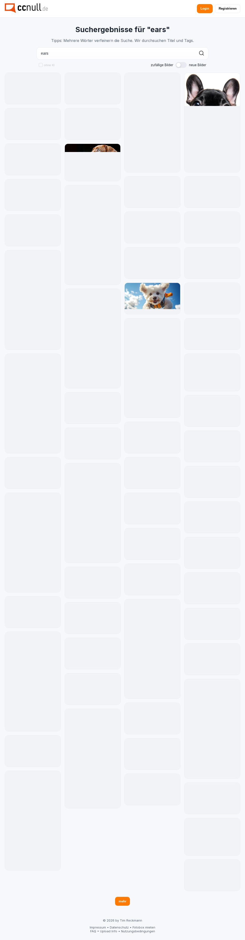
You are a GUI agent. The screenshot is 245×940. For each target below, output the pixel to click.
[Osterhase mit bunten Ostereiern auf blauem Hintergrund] (92, 443)
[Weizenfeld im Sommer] (212, 410)
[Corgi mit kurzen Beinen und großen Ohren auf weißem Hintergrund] (212, 623)
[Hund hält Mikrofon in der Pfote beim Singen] (33, 820)
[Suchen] (201, 53)
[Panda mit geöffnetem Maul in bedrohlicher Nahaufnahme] (152, 122)
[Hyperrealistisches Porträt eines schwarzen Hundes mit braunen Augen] (92, 408)
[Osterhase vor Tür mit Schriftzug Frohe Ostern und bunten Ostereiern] (92, 758)
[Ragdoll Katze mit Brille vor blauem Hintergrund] (212, 446)
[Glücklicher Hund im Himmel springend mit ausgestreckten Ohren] (152, 298)
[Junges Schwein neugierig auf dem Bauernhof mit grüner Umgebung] (92, 88)
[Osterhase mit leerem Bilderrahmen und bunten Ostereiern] (152, 227)
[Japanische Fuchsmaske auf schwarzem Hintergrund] (33, 124)
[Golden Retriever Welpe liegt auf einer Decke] (212, 798)
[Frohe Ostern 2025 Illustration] (92, 124)
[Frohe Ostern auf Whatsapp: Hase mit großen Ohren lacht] (33, 403)
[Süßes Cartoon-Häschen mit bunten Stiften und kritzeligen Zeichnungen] (152, 789)
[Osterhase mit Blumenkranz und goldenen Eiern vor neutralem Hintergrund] (152, 508)
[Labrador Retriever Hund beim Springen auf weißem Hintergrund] (152, 718)
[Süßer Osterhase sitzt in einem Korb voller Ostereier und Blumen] (152, 649)
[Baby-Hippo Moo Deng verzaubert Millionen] (152, 437)
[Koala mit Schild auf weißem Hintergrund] (212, 263)
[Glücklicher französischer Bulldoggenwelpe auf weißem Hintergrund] (212, 122)
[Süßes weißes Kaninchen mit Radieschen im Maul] (212, 227)
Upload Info (108, 931)
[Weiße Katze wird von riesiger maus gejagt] (212, 372)
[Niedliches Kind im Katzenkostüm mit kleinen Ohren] (152, 263)
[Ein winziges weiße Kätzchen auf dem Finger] (152, 368)
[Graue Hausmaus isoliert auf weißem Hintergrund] (212, 192)
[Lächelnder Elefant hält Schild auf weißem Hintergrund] (33, 473)
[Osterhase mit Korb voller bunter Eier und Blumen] (33, 612)
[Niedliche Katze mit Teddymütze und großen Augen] (212, 875)
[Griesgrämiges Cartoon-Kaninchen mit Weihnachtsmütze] (212, 517)
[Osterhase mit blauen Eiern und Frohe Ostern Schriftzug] (33, 230)
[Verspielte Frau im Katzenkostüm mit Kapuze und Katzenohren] (92, 653)
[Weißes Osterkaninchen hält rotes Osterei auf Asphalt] (92, 235)
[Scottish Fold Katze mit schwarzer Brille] (33, 751)
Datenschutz (119, 927)
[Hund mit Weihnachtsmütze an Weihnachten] (33, 88)
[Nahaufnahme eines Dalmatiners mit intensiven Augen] (152, 473)
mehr (122, 901)
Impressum (98, 927)
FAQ (93, 931)
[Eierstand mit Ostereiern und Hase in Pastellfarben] (212, 334)
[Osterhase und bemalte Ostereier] (152, 192)
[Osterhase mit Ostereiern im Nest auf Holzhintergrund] (92, 338)
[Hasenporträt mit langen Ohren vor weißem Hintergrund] (92, 513)
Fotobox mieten (144, 927)
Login (204, 8)
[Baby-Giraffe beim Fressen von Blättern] (212, 298)
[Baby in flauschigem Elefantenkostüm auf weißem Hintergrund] (152, 579)
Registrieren (228, 8)
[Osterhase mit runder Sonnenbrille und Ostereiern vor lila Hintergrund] (33, 194)
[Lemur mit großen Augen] (92, 689)
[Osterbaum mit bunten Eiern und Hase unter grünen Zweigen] (33, 300)
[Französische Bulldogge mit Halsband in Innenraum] (152, 754)
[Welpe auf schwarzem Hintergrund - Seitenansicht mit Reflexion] (92, 162)
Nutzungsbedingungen (138, 931)
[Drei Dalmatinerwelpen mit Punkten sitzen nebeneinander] (212, 481)
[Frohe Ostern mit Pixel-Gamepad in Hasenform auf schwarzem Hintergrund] (212, 728)
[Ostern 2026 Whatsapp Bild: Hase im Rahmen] (33, 542)
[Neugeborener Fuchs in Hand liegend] (92, 582)
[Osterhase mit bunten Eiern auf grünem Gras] (33, 681)
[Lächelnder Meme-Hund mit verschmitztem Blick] (212, 836)
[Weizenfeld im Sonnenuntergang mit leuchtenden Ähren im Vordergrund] (212, 588)
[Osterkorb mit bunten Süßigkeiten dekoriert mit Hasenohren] (92, 618)
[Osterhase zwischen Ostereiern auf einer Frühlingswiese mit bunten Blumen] (152, 544)
